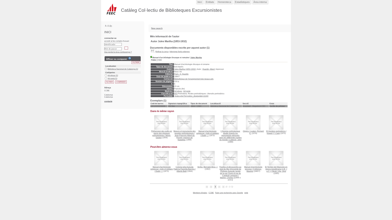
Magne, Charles (226, 178)
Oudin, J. (205, 135)
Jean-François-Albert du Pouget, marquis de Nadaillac (185, 137)
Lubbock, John (235, 140)
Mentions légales (200, 193)
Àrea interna (260, 2)
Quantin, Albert (208, 69)
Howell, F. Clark (273, 133)
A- (106, 25)
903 (175, 94)
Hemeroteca (224, 2)
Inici (200, 2)
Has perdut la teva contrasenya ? (118, 52)
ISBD (160, 60)
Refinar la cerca (162, 52)
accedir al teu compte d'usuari (116, 41)
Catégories (110, 73)
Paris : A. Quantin (181, 74)
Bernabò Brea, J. (211, 167)
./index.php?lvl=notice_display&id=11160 (191, 96)
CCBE (211, 193)
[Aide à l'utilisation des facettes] (129, 58)
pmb (246, 193)
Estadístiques (242, 2)
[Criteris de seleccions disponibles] (153, 52)
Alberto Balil (182, 171)
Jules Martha (196, 58)
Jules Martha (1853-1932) (185, 69)
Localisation (110, 66)
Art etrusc (178, 91)
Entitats (210, 2)
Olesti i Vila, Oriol (279, 171)
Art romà (186, 91)
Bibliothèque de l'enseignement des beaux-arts (193, 79)
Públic (153, 60)
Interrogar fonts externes (180, 52)
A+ (110, 26)
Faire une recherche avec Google (229, 193)
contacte (108, 101)
